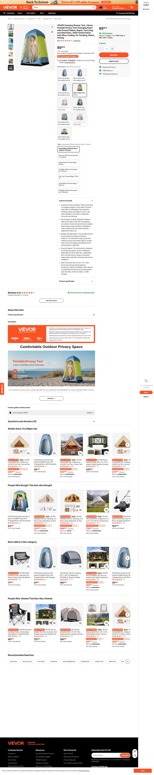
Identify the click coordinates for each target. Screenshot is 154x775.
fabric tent (112, 661)
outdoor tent (99, 661)
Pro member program (43, 757)
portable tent (85, 661)
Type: (59, 144)
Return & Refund (13, 757)
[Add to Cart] (28, 453)
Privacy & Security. (84, 771)
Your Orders (12, 760)
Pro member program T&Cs (73, 763)
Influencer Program (42, 763)
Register (146, 396)
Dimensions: (61, 67)
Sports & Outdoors (19, 19)
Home (9, 19)
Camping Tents (47, 19)
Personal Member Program (45, 753)
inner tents (41, 661)
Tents (39, 19)
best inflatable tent (69, 661)
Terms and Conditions (71, 757)
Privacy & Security (70, 760)
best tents (13, 661)
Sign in (146, 392)
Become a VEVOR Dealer (44, 766)
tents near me (27, 661)
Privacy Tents (57, 19)
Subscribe (125, 755)
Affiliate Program (41, 760)
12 (23, 295)
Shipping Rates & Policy (16, 766)
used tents (53, 661)
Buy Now (113, 55)
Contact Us (12, 753)
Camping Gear (31, 19)
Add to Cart (114, 61)
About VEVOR (68, 753)
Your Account (12, 763)
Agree (143, 771)
